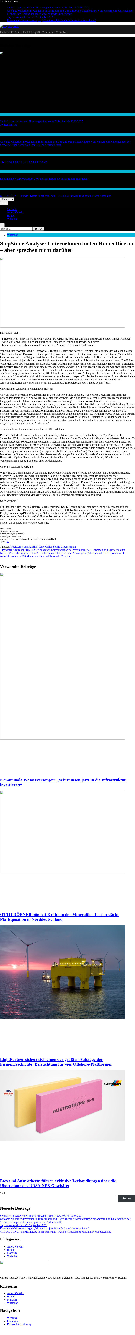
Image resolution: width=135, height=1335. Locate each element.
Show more (7, 199)
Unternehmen (68, 546)
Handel (3, 114)
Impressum (13, 1320)
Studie (56, 546)
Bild (34, 546)
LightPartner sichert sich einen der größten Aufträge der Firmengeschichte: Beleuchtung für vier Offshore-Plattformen (56, 1061)
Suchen (4, 1193)
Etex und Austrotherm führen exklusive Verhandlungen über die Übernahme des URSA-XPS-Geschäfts (58, 1183)
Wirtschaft (5, 171)
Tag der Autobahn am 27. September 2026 (30, 17)
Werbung (12, 1317)
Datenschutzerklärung (19, 1324)
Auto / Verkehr (7, 155)
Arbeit (13, 546)
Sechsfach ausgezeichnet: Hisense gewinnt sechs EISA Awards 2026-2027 (48, 7)
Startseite (12, 209)
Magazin (12, 1252)
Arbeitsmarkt (24, 546)
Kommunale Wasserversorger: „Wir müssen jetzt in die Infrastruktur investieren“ (51, 20)
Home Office (45, 546)
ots (8, 541)
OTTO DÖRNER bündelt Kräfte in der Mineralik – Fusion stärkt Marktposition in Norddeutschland (55, 195)
